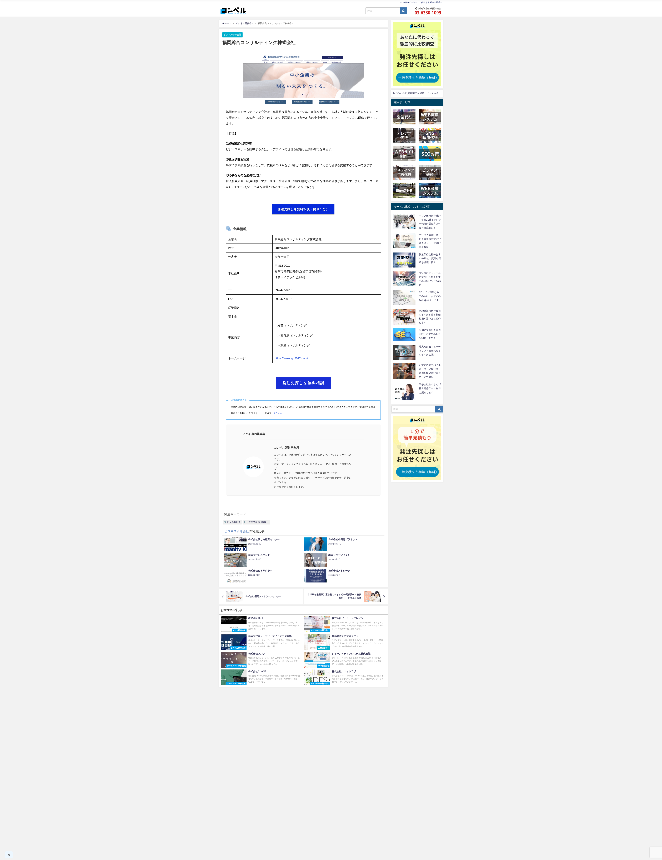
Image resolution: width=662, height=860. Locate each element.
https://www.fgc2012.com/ (291, 358)
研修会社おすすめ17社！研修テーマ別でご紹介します (430, 388)
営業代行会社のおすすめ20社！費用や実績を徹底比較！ (430, 258)
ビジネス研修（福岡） (257, 522)
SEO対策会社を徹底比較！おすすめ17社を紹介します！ (430, 334)
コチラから (276, 413)
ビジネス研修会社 (232, 34)
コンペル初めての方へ (406, 2)
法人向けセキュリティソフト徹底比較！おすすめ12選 (430, 350)
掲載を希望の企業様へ (431, 2)
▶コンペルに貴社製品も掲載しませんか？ (416, 93)
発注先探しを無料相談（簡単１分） (303, 209)
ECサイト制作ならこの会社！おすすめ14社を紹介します (430, 296)
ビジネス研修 (233, 522)
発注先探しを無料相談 (303, 383)
